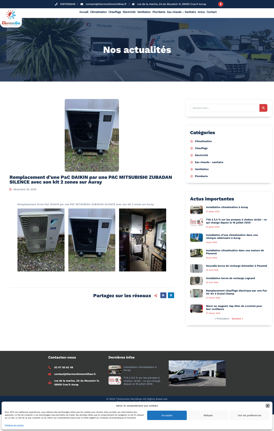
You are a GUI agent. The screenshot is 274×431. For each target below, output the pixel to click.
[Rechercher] (263, 108)
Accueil (83, 12)
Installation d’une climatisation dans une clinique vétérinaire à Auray (232, 236)
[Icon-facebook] (220, 4)
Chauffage (114, 12)
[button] (267, 405)
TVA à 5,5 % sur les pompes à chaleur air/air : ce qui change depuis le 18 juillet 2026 (236, 221)
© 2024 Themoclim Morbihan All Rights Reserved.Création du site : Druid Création (137, 400)
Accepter (167, 415)
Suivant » (237, 318)
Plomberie (158, 12)
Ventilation (144, 12)
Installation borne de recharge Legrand (230, 278)
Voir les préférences (249, 415)
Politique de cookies (14, 425)
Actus (201, 12)
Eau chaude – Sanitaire (181, 12)
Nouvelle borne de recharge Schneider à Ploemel (236, 265)
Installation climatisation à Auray (227, 207)
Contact (212, 12)
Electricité (129, 12)
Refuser (208, 415)
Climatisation (98, 12)
